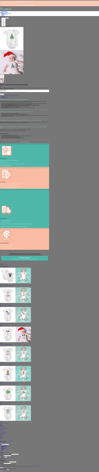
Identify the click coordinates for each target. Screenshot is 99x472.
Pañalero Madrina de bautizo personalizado (6, 364)
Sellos (2, 449)
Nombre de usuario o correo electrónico (5, 454)
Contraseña (2, 455)
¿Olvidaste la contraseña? (3, 458)
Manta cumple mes (4, 11)
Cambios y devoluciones (3, 433)
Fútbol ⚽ (3, 15)
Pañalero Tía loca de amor (3, 423)
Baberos (3, 447)
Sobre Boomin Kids (2, 429)
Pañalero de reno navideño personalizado (6, 344)
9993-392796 (2, 426)
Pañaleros (3, 14)
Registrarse (1, 467)
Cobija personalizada (5, 12)
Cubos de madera (4, 13)
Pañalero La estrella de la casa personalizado (6, 305)
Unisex (7, 264)
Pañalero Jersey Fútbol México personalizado (6, 285)
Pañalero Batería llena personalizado (5, 403)
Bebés (1, 435)
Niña (3, 264)
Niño (4, 264)
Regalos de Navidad (9, 95)
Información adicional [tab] (5, 97)
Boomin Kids (16, 95)
